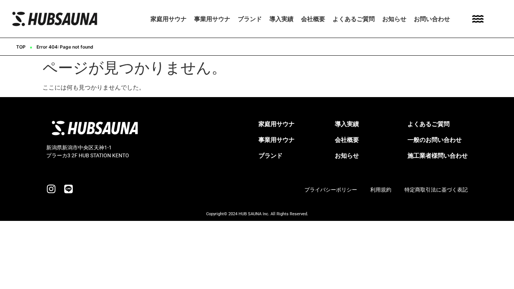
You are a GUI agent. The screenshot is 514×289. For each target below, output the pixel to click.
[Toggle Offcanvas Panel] (477, 18)
